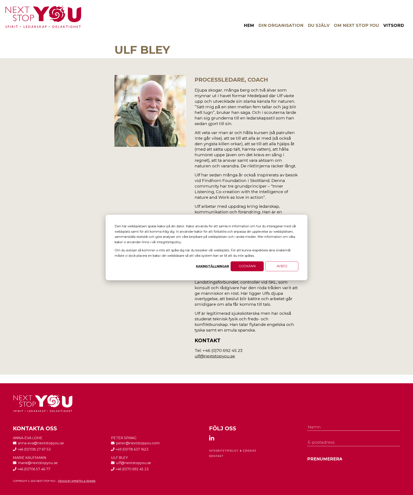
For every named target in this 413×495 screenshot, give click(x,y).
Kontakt (216, 456)
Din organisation (281, 25)
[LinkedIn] (214, 439)
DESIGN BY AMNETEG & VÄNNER (77, 481)
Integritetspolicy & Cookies (232, 450)
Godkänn (247, 266)
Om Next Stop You (356, 25)
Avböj (282, 266)
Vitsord (393, 25)
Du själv (319, 25)
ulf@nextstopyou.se (215, 356)
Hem (249, 25)
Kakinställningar (212, 266)
